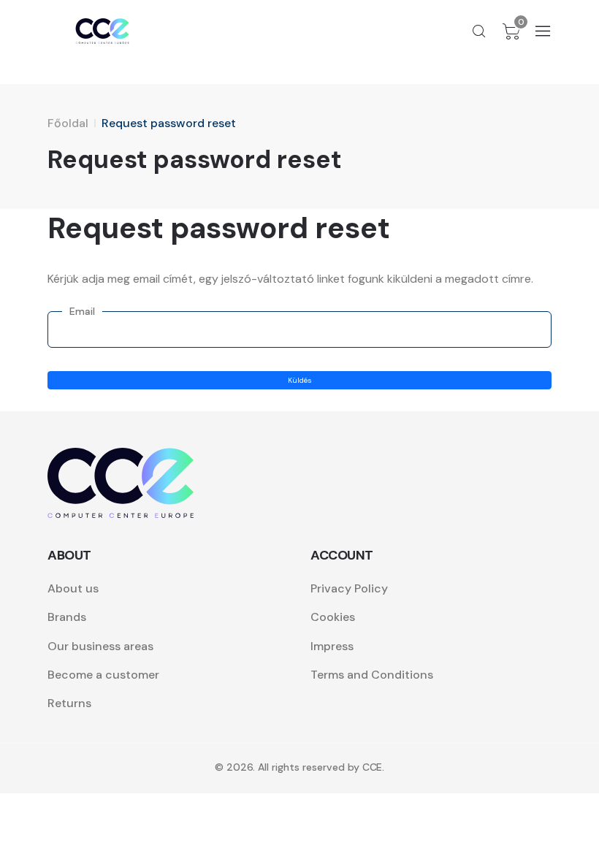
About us (73, 588)
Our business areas (100, 646)
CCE (372, 767)
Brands (66, 617)
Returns (69, 703)
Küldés (300, 380)
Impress (332, 646)
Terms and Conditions (371, 674)
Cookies (332, 617)
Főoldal (67, 123)
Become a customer (103, 674)
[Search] (479, 31)
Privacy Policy (349, 588)
